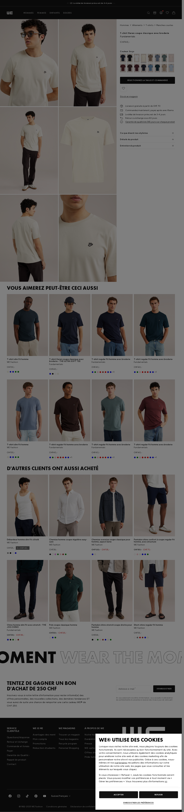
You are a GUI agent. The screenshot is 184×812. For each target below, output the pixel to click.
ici (166, 781)
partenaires (121, 762)
